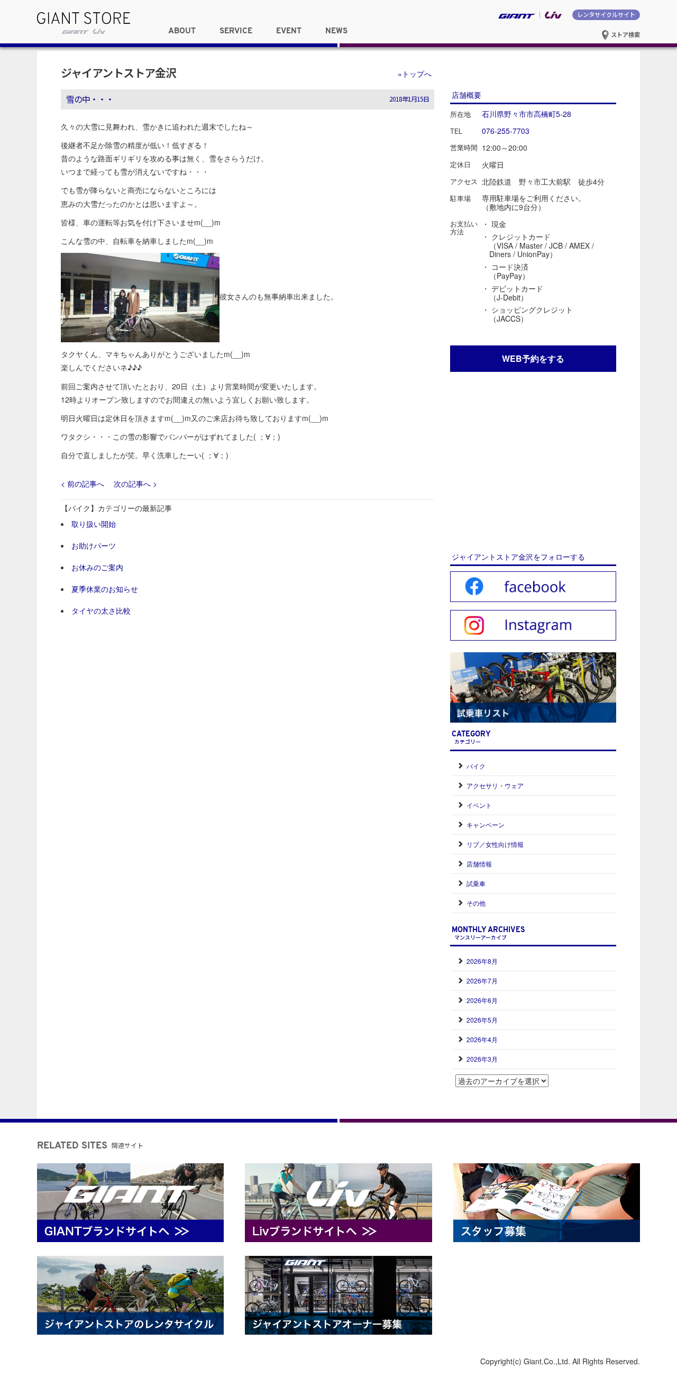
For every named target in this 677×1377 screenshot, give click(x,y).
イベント (479, 804)
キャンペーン (485, 824)
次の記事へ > (135, 483)
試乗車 (476, 883)
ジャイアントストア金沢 (118, 72)
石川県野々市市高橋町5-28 (526, 113)
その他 (476, 902)
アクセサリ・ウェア (495, 785)
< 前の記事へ (82, 483)
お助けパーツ (93, 545)
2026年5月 (482, 1019)
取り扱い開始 (93, 523)
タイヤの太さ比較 (101, 610)
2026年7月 (482, 980)
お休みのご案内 (97, 567)
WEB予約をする (533, 358)
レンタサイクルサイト (606, 14)
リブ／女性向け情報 (495, 844)
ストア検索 (624, 34)
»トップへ (415, 73)
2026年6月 (482, 1000)
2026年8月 (482, 960)
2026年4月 (482, 1039)
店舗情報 (479, 863)
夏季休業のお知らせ (104, 588)
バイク (476, 765)
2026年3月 (482, 1058)
